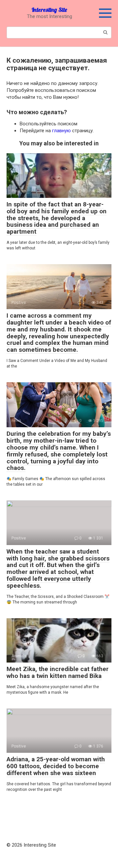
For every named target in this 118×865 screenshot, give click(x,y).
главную (61, 131)
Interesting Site (49, 9)
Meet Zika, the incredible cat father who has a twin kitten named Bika (57, 672)
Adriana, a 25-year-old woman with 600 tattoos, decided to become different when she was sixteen (56, 766)
